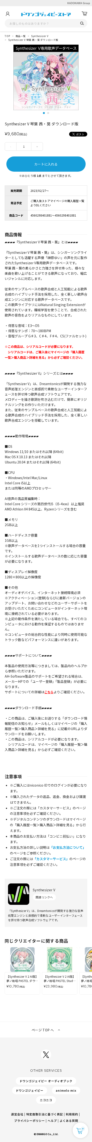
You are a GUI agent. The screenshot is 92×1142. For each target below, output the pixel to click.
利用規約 (72, 1114)
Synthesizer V (40, 36)
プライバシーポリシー (29, 1120)
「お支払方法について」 (68, 847)
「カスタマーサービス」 (51, 858)
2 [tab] (48, 113)
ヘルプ (52, 1120)
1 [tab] (44, 113)
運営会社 (17, 1114)
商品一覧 (21, 36)
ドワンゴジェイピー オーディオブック (46, 1081)
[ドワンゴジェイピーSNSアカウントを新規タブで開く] (46, 1054)
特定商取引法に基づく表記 (44, 1114)
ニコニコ (46, 1100)
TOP (7, 36)
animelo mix (66, 1090)
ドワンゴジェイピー (29, 1090)
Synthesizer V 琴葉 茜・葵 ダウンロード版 (33, 40)
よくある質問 (69, 1120)
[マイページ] (7, 14)
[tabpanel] (46, 77)
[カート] (84, 14)
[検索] (82, 23)
